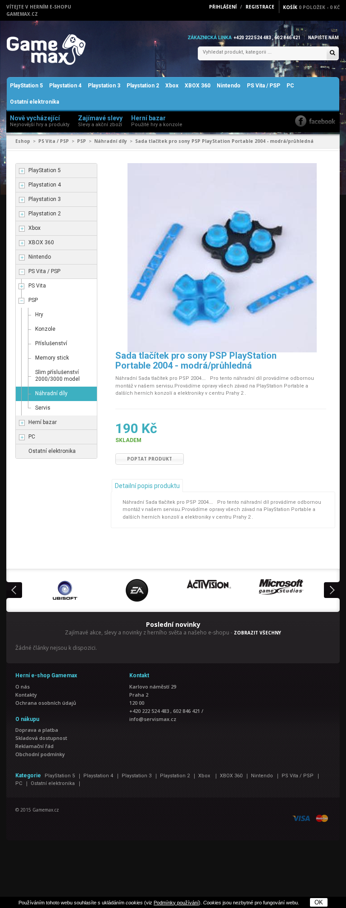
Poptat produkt (149, 459)
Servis (42, 408)
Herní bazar (42, 422)
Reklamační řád (34, 746)
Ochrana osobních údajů (45, 702)
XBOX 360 (197, 85)
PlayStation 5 (26, 85)
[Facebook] (315, 121)
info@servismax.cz (152, 719)
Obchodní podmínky (40, 754)
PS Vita (37, 286)
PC (290, 85)
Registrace (260, 7)
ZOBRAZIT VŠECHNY (257, 633)
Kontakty (26, 694)
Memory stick (52, 358)
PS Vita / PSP (263, 85)
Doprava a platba (36, 729)
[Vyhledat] (332, 53)
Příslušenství (51, 343)
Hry (39, 314)
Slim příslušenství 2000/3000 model (57, 375)
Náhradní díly (110, 141)
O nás (22, 686)
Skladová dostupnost (41, 738)
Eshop (22, 141)
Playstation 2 (143, 85)
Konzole (45, 329)
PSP (81, 141)
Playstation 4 (65, 85)
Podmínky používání (176, 902)
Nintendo (229, 85)
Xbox (171, 85)
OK (318, 902)
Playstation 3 (104, 85)
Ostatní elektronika (34, 102)
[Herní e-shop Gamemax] (67, 49)
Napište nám (323, 37)
